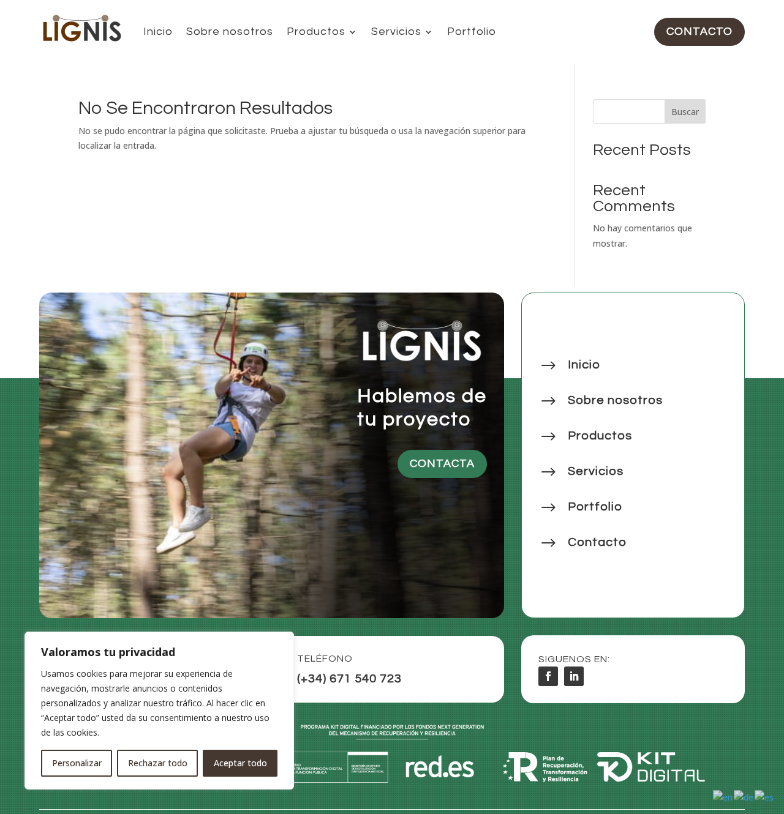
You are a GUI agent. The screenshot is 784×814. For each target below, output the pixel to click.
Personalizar (77, 763)
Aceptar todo (240, 763)
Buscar (685, 112)
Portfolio (471, 31)
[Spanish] (765, 796)
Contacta (442, 463)
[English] (723, 796)
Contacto (699, 31)
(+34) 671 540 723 (349, 679)
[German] (744, 796)
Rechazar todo (157, 763)
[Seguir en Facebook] (548, 676)
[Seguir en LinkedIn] (574, 676)
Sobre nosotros (229, 31)
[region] (159, 711)
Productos (316, 31)
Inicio (158, 31)
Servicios (396, 31)
